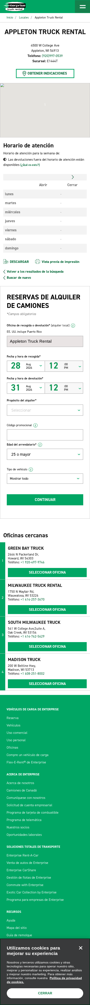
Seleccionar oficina (47, 572)
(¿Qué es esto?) (30, 165)
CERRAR (45, 993)
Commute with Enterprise (25, 885)
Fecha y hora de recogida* (24, 356)
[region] (45, 971)
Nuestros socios (18, 827)
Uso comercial (17, 732)
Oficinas (12, 747)
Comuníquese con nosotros (26, 797)
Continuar (45, 499)
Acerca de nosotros (20, 783)
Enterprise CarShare (21, 870)
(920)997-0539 (52, 55)
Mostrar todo (19, 478)
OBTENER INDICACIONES (47, 73)
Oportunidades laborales (24, 834)
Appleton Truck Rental (49, 17)
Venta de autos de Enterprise (27, 862)
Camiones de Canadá (22, 790)
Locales (24, 17)
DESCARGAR (19, 261)
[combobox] (45, 410)
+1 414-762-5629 (33, 636)
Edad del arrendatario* (21, 444)
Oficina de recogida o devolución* (38, 325)
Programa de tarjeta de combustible (33, 812)
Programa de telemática (24, 820)
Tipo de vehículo (17, 469)
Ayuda (11, 920)
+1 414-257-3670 (33, 599)
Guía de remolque (19, 935)
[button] (45, 105)
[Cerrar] (80, 947)
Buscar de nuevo (19, 278)
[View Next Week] (73, 177)
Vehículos (13, 725)
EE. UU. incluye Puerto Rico (24, 332)
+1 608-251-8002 (33, 673)
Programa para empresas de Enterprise (35, 899)
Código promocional (19, 425)
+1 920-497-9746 (33, 562)
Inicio (10, 17)
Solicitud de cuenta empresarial (29, 805)
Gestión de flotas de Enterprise (29, 877)
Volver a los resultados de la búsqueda (35, 272)
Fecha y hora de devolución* (25, 378)
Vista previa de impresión (60, 261)
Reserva (13, 718)
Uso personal (16, 740)
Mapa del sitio (17, 927)
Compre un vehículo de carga (27, 755)
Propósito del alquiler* (21, 400)
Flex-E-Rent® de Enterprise (26, 762)
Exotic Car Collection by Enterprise (32, 892)
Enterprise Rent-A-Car (22, 855)
